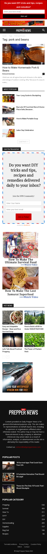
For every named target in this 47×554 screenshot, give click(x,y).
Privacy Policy (23, 544)
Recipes (5, 323)
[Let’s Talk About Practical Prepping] (12, 340)
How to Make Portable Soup (27, 119)
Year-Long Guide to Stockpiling (28, 95)
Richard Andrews (8, 74)
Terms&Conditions (10, 544)
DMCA (20, 547)
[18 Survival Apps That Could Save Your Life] (8, 465)
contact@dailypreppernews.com (28, 447)
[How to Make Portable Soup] (8, 121)
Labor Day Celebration (25, 130)
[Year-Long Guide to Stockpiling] (8, 98)
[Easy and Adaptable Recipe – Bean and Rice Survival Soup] (12, 317)
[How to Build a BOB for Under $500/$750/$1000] (34, 317)
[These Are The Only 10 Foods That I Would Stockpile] (8, 489)
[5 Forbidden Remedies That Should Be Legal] (8, 477)
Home (4, 36)
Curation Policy (36, 544)
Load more (23, 142)
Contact (26, 547)
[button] (43, 30)
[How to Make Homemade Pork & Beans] (23, 54)
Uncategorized (7, 63)
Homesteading (29, 346)
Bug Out (27, 323)
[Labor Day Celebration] (8, 133)
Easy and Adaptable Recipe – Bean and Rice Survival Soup (11, 329)
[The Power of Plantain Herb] (34, 340)
